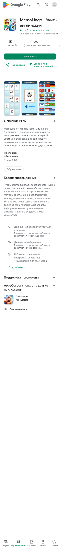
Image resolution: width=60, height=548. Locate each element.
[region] (30, 43)
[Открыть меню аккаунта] (54, 5)
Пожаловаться (15, 309)
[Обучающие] (14, 169)
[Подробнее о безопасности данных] (16, 267)
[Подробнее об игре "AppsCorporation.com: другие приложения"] (54, 286)
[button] (16, 45)
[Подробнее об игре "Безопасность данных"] (54, 178)
